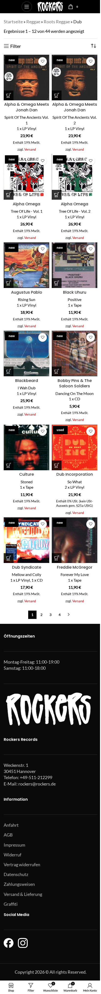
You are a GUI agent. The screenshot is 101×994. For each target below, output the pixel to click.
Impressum (14, 845)
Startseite (13, 21)
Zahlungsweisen (19, 884)
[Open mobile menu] (26, 7)
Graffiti (11, 904)
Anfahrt (11, 825)
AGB (8, 834)
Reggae (33, 21)
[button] (8, 95)
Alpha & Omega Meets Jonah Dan (26, 107)
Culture (26, 474)
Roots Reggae (57, 21)
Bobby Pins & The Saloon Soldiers (75, 383)
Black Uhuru (74, 292)
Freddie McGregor (74, 567)
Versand (30, 149)
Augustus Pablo (26, 292)
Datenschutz (16, 874)
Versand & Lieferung (23, 894)
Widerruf (12, 854)
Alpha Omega (26, 204)
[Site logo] (50, 6)
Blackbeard (26, 380)
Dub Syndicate (26, 567)
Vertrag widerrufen (22, 864)
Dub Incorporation (74, 474)
